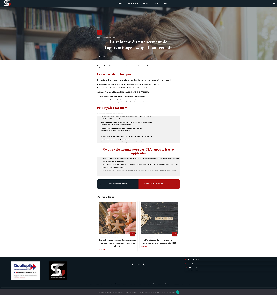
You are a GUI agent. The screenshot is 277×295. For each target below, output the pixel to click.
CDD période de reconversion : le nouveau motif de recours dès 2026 (159, 242)
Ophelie (103, 56)
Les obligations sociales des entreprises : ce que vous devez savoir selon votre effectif (117, 243)
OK (177, 292)
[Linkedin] (138, 264)
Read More (102, 249)
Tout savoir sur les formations (106, 38)
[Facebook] (132, 264)
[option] (117, 227)
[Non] (275, 292)
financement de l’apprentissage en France (124, 66)
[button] (274, 3)
